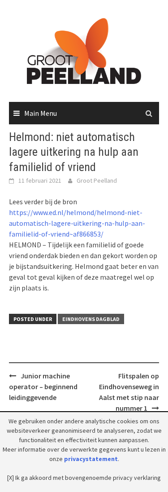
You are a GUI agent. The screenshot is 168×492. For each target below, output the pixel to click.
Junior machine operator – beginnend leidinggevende (43, 386)
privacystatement (91, 459)
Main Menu (40, 113)
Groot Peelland (97, 180)
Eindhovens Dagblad (91, 319)
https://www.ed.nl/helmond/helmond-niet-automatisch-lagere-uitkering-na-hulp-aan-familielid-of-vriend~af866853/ (77, 223)
